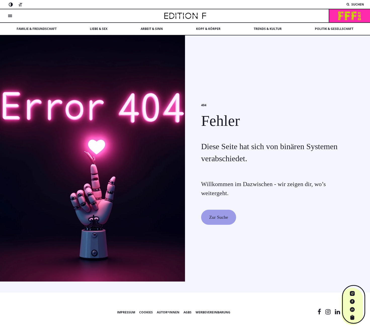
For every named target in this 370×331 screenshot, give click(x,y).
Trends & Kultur (268, 29)
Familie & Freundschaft (37, 29)
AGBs (187, 312)
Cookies (146, 312)
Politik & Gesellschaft (334, 29)
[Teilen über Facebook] (352, 301)
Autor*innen (168, 312)
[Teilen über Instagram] (352, 293)
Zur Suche (218, 217)
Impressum (126, 312)
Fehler (220, 121)
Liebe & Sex (98, 29)
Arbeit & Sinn (152, 29)
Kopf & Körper (208, 29)
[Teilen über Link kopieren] (352, 317)
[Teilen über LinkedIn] (352, 309)
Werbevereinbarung (213, 312)
